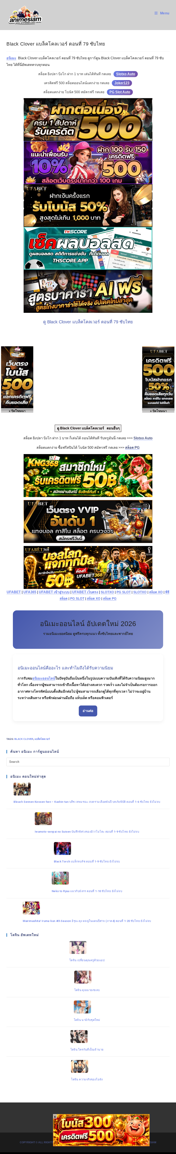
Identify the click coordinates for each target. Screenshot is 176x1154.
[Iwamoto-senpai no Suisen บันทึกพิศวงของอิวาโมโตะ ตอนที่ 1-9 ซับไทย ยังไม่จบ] (87, 818)
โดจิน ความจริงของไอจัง (87, 1079)
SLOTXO (107, 592)
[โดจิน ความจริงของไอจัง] (87, 1066)
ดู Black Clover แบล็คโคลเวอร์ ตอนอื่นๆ (88, 428)
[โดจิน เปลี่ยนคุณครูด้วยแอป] (87, 947)
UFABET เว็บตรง (85, 592)
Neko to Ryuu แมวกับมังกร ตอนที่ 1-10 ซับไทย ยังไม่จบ (87, 891)
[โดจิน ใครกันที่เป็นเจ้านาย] (87, 1036)
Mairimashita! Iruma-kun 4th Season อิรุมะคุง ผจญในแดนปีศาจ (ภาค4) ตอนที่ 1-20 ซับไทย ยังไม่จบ (87, 921)
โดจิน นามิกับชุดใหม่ (87, 1020)
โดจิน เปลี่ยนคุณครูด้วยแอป (87, 960)
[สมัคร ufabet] (88, 205)
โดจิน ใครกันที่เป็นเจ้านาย (87, 1049)
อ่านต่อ (88, 711)
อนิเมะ (11, 58)
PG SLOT (124, 592)
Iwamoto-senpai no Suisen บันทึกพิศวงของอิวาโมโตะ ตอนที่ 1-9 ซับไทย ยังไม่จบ (87, 831)
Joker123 (121, 83)
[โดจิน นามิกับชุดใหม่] (87, 1006)
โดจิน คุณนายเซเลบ (87, 990)
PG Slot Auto (119, 92)
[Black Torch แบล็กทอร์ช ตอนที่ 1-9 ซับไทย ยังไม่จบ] (87, 848)
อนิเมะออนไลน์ (43, 678)
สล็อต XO (156, 592)
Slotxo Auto (125, 74)
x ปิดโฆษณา (158, 411)
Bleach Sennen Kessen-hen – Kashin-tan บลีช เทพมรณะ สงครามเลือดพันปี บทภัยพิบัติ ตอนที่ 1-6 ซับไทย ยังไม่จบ (87, 801)
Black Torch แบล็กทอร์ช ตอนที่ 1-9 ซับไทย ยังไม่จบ (87, 861)
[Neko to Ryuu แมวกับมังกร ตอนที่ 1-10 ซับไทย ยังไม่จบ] (87, 878)
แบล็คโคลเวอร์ (42, 739)
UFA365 (29, 592)
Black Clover (23, 739)
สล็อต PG (110, 598)
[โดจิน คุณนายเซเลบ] (87, 977)
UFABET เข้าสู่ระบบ (54, 592)
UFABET (14, 592)
